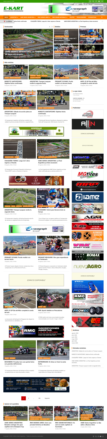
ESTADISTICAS (92, 17)
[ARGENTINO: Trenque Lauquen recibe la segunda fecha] (19, 198)
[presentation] (50, 27)
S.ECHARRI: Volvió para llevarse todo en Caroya (91, 39)
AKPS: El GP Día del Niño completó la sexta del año (89, 82)
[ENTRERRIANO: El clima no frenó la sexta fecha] (53, 350)
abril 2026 (74, 341)
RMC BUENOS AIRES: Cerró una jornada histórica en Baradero (40, 424)
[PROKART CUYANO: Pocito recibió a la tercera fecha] (19, 245)
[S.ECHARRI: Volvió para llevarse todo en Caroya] (53, 198)
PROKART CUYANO (64, 77)
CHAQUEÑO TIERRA (59, 36)
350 (39, 398)
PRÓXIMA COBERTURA (28, 49)
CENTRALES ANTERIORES (10, 417)
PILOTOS (72, 17)
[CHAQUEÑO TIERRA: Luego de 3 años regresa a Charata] (19, 149)
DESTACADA (19, 49)
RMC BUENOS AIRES (43, 17)
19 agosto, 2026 (9, 56)
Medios (57, 27)
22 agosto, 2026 (8, 115)
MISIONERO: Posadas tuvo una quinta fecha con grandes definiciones (19, 363)
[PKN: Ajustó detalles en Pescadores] (53, 298)
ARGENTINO (13, 17)
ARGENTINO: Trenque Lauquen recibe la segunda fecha (88, 21)
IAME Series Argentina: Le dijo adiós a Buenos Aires (91, 424)
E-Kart (15, 56)
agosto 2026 (75, 333)
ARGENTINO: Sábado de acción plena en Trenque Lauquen (87, 351)
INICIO (6, 17)
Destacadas (8, 27)
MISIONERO (12, 358)
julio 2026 (74, 335)
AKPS (82, 77)
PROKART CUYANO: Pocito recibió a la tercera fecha (64, 82)
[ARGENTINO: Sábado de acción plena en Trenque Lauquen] (19, 100)
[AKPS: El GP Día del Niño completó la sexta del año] (19, 298)
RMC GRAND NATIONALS (59, 17)
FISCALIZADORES (81, 17)
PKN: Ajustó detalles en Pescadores (50, 310)
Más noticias (8, 62)
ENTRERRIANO (46, 358)
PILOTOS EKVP (94, 36)
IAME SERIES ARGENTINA (27, 17)
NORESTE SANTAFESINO (15, 77)
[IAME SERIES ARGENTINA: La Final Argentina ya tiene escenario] (53, 149)
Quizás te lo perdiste (11, 404)
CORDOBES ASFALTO (84, 36)
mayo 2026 (74, 339)
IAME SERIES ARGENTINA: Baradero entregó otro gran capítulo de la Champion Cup (14, 425)
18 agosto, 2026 (59, 57)
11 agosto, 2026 (84, 57)
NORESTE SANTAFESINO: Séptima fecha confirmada (13, 82)
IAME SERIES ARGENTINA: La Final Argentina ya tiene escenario (53, 21)
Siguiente (47, 398)
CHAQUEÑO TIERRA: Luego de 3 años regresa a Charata (65, 39)
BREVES (13, 49)
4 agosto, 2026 (33, 427)
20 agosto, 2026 (59, 42)
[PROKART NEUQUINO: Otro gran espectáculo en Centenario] (53, 245)
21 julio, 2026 (84, 427)
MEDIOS (66, 36)
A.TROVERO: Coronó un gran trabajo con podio (89, 55)
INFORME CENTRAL (34, 419)
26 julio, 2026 (58, 428)
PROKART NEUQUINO (64, 51)
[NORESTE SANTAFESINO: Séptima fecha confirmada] (53, 100)
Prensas (83, 27)
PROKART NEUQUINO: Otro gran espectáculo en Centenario (65, 55)
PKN (44, 306)
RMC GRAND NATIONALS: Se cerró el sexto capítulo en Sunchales (65, 425)
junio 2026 (74, 337)
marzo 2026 (75, 343)
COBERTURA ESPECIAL (17, 108)
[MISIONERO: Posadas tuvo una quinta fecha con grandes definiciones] (19, 350)
